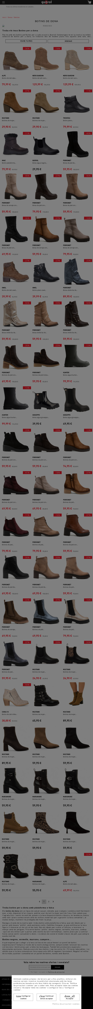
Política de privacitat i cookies (66, 1004)
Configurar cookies (23, 997)
